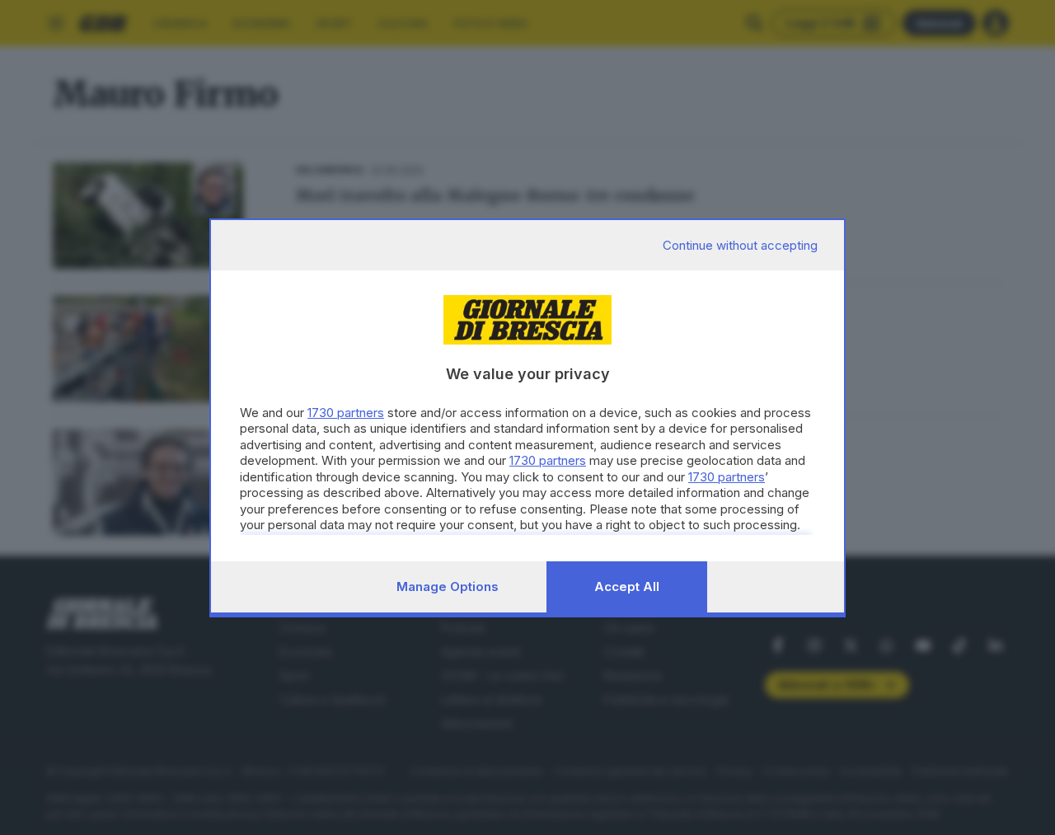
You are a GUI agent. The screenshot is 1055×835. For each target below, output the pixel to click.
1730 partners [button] (345, 412)
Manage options (447, 586)
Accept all (626, 586)
